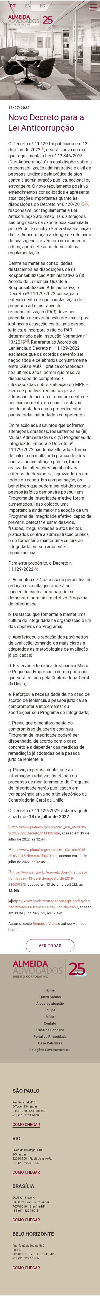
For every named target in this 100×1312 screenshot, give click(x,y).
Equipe (50, 1010)
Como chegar (26, 1124)
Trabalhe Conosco (50, 1030)
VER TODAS (50, 946)
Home (50, 990)
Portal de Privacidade (50, 1037)
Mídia (50, 1017)
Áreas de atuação (50, 1004)
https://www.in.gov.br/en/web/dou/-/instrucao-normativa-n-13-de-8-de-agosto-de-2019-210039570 (47, 878)
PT (13, 6)
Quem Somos (50, 997)
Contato (50, 1023)
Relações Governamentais (50, 1050)
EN (28, 6)
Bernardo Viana (45, 924)
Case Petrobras (50, 1043)
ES (42, 6)
